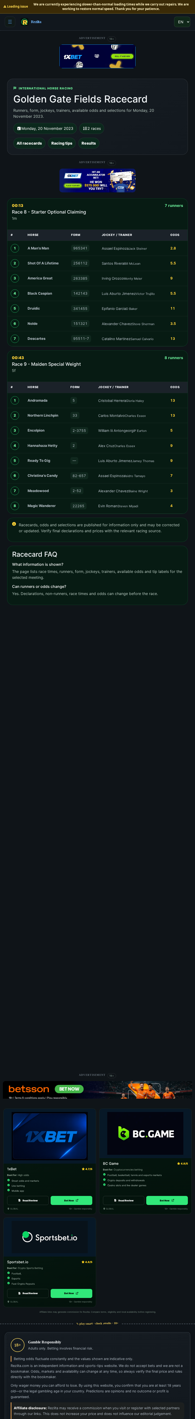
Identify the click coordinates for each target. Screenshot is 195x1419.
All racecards (29, 143)
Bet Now (71, 1200)
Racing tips (61, 143)
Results (89, 143)
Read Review (30, 1200)
